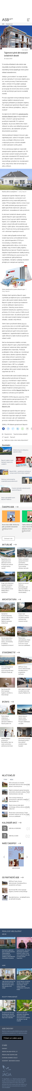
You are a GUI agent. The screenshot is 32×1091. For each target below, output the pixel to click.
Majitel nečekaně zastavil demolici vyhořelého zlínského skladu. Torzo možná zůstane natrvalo (19, 791)
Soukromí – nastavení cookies (11, 1060)
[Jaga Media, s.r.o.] (6, 1070)
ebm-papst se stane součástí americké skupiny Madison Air (24, 691)
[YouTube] (22, 428)
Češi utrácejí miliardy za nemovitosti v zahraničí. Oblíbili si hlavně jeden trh (7, 719)
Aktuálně (7, 544)
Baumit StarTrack (8, 219)
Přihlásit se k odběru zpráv (13, 1038)
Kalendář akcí (9, 822)
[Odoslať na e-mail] (27, 428)
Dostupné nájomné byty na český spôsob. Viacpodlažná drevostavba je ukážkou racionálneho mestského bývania (8, 954)
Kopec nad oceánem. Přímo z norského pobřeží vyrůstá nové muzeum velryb (23, 617)
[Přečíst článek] (11, 516)
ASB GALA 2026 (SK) (15, 828)
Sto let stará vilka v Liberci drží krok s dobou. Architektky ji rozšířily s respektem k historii (7, 641)
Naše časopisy (9, 843)
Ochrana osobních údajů (9, 1057)
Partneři (12, 437)
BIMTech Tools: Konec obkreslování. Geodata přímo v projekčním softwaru (24, 670)
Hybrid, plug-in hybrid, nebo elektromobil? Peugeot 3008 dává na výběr (24, 719)
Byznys (5, 702)
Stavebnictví (8, 434)
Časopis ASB (8, 507)
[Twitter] (13, 428)
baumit (6, 437)
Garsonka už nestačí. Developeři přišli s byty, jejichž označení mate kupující (24, 742)
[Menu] (28, 19)
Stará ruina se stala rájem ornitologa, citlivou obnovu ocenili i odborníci (19, 807)
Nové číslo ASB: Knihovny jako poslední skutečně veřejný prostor (10, 527)
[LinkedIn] (17, 428)
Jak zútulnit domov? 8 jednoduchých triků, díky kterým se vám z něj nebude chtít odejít (8, 984)
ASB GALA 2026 (13, 835)
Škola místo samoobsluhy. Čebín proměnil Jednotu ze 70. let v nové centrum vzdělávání (24, 641)
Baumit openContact (18, 255)
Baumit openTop (19, 397)
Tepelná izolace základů (20, 434)
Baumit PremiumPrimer (18, 385)
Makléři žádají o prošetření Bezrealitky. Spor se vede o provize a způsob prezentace (7, 742)
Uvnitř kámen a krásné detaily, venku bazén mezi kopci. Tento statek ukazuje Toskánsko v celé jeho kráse (23, 985)
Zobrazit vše (8, 538)
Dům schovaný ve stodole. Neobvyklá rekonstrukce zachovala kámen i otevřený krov (19, 784)
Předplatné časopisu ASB (9, 1054)
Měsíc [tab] (11, 779)
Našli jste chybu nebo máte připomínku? (16, 440)
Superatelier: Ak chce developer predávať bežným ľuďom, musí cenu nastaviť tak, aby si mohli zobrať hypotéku (23, 954)
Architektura (9, 599)
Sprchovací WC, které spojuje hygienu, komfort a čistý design (18, 890)
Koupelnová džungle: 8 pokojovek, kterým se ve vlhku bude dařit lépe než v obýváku (8, 1015)
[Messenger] (8, 428)
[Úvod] (7, 19)
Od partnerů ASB (10, 877)
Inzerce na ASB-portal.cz (9, 1051)
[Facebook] (3, 428)
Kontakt (4, 1048)
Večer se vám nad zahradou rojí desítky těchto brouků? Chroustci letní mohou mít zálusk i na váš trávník (23, 1016)
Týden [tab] (5, 779)
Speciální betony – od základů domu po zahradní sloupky (19, 898)
